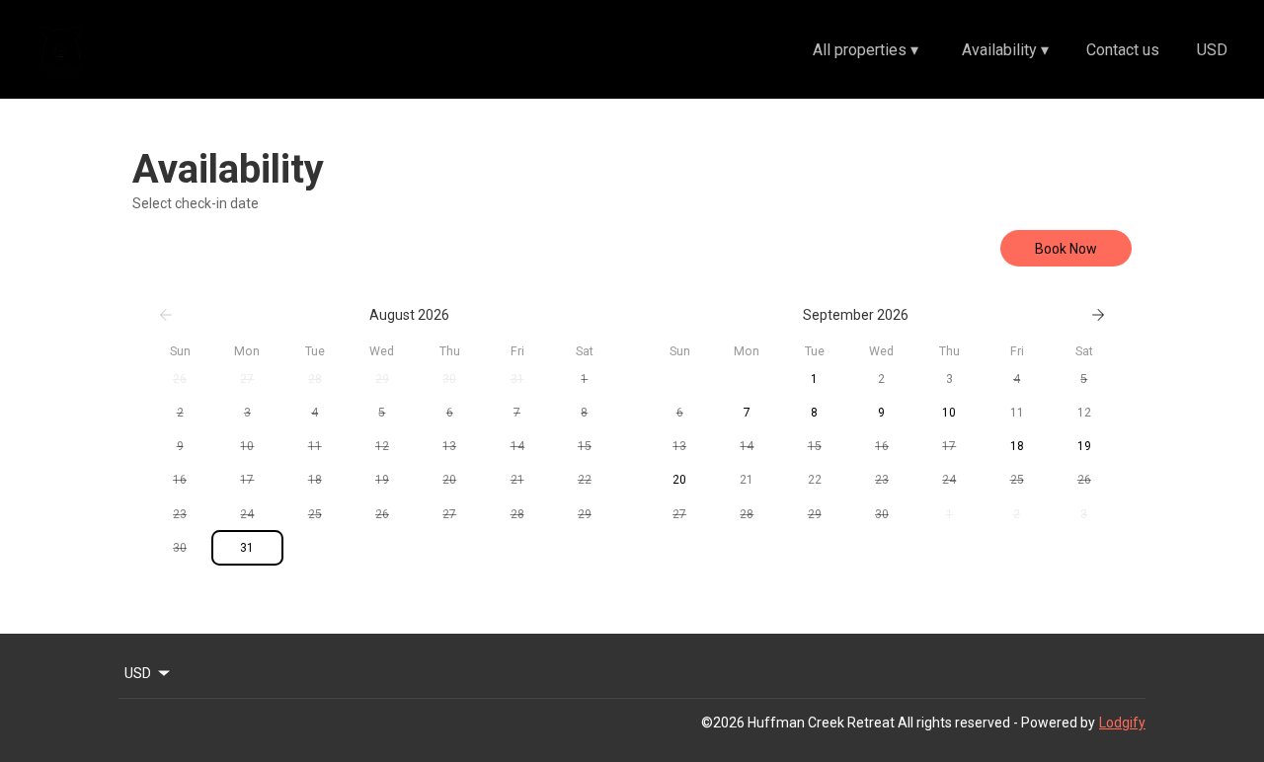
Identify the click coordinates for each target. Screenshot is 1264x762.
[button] (179, 379)
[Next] (1098, 315)
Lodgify (1122, 722)
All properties (865, 49)
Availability (1005, 49)
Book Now (1066, 249)
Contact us (1122, 49)
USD (1212, 49)
